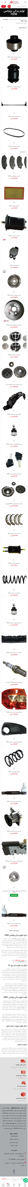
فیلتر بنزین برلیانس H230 (14, 236)
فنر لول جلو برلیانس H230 (14, 772)
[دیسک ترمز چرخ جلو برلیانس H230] (14, 311)
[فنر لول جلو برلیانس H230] (14, 758)
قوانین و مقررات (14, 1136)
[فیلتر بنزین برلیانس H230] (14, 221)
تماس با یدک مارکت (14, 1142)
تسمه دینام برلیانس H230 (14, 146)
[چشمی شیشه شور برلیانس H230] (14, 460)
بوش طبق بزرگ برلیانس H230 (14, 57)
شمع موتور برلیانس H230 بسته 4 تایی (14, 682)
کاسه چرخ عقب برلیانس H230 (14, 295)
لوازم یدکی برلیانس (12, 19)
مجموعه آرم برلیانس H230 (14, 355)
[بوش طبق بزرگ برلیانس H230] (14, 43)
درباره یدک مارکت (14, 1145)
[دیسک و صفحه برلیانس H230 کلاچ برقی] (14, 490)
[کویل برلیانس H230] (14, 251)
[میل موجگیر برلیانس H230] (14, 102)
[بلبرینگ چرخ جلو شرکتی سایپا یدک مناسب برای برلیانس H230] (14, 877)
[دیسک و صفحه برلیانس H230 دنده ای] (14, 370)
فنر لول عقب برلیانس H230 (14, 593)
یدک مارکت (24, 19)
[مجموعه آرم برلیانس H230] (14, 341)
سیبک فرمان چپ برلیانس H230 (14, 923)
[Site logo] (14, 2)
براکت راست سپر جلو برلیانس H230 (14, 652)
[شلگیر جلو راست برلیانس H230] (14, 400)
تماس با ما (3, 6)
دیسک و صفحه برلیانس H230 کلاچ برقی (14, 504)
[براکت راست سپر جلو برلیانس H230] (14, 638)
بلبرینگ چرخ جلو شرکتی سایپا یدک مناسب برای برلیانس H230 (14, 891)
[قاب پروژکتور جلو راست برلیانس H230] (14, 728)
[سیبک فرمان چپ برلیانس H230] (14, 909)
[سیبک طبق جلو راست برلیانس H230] (14, 430)
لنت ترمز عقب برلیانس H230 (14, 533)
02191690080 (21, 962)
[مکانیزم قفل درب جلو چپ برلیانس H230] (14, 847)
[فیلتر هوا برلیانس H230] (14, 192)
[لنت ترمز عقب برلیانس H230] (14, 519)
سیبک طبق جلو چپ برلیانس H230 (14, 623)
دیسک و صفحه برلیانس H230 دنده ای (14, 384)
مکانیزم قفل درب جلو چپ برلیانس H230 (14, 861)
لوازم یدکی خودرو (20, 1008)
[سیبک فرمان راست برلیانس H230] (14, 787)
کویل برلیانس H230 (14, 265)
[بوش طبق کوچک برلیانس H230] (14, 72)
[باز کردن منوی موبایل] (25, 2)
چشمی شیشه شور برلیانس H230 (14, 474)
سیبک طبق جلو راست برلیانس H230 (14, 444)
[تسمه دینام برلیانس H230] (14, 132)
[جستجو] (9, 6)
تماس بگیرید (14, 895)
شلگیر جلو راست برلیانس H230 (14, 414)
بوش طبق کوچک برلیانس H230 (14, 87)
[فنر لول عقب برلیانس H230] (14, 579)
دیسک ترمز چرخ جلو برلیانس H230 (14, 325)
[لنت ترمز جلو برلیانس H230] (14, 162)
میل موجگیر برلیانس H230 (14, 116)
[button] (14, 53)
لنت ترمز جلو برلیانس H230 (14, 176)
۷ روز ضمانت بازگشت (14, 1139)
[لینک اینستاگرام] (2, 2)
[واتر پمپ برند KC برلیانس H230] (14, 817)
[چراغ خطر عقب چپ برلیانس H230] (14, 698)
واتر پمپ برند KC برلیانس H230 (14, 831)
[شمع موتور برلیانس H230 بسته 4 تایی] (14, 668)
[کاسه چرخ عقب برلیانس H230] (14, 281)
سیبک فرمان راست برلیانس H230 (14, 801)
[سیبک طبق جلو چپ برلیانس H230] (14, 609)
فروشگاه (19, 19)
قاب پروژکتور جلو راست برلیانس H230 (14, 742)
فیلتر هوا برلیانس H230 (14, 206)
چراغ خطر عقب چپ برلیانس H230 (14, 712)
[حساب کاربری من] (5, 2)
